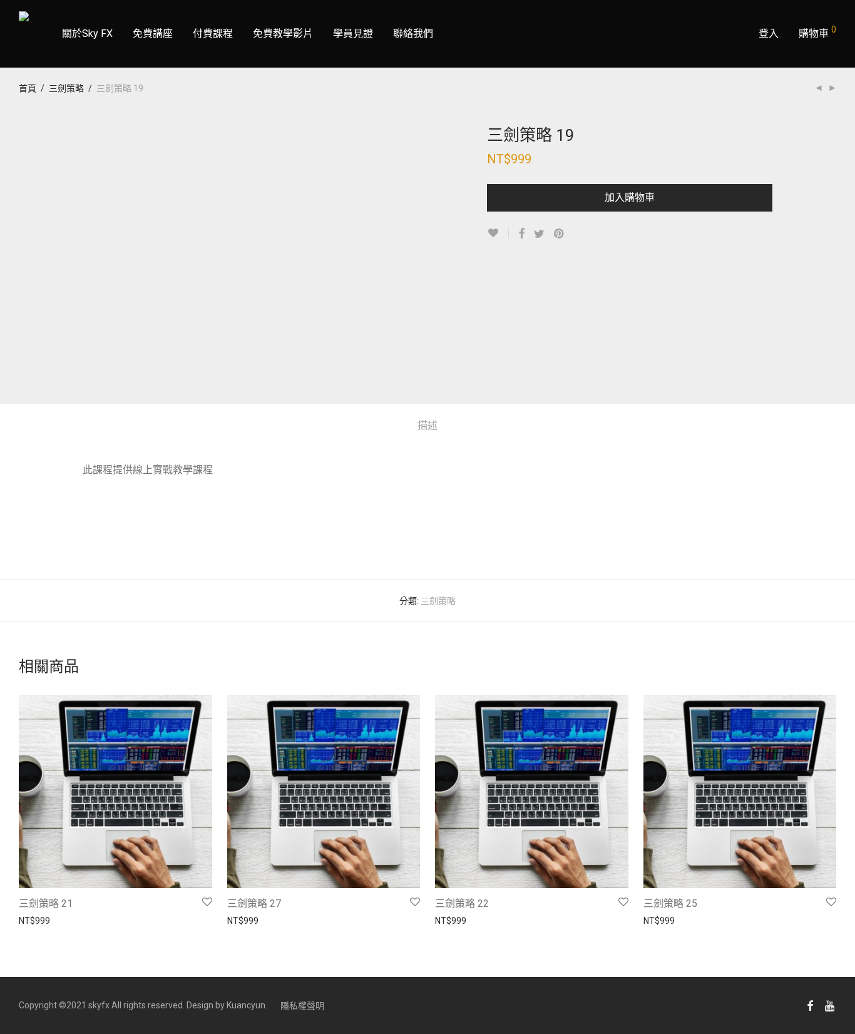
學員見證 (353, 33)
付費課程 (213, 33)
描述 (427, 425)
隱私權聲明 (302, 1006)
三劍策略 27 (254, 903)
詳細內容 (30, 920)
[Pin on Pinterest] (559, 234)
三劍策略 (66, 88)
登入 (769, 33)
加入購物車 (630, 197)
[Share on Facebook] (521, 234)
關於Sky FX (87, 33)
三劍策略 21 (46, 903)
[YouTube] (830, 1005)
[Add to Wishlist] (498, 233)
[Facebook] (810, 1005)
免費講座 (153, 33)
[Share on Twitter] (539, 234)
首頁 (27, 88)
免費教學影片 (283, 33)
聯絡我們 (413, 33)
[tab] (427, 426)
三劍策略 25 (670, 903)
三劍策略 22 (462, 903)
